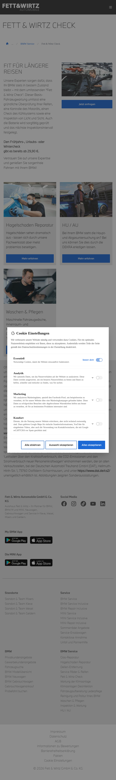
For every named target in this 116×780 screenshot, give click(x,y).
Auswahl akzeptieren (61, 444)
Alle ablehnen (33, 444)
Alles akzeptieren (92, 444)
